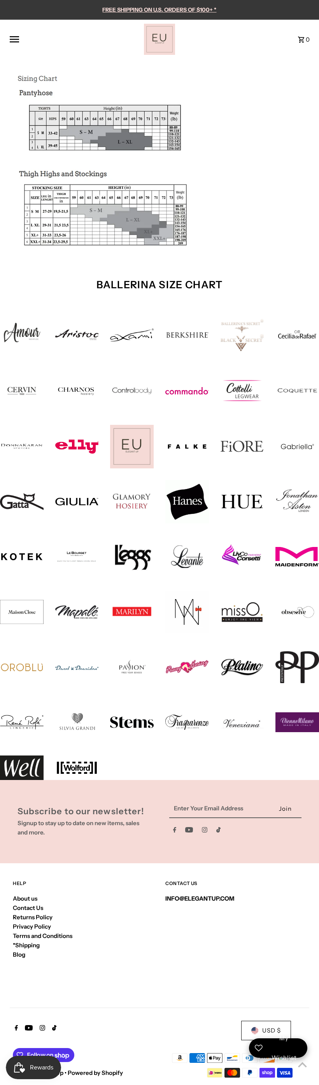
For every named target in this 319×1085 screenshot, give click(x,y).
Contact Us (28, 907)
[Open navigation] (74, 39)
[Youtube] (189, 831)
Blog (19, 954)
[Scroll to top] (302, 1064)
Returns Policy (33, 917)
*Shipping (26, 945)
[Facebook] (174, 831)
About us (25, 898)
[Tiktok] (218, 831)
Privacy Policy (32, 926)
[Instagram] (204, 831)
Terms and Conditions (42, 936)
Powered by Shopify (95, 1072)
